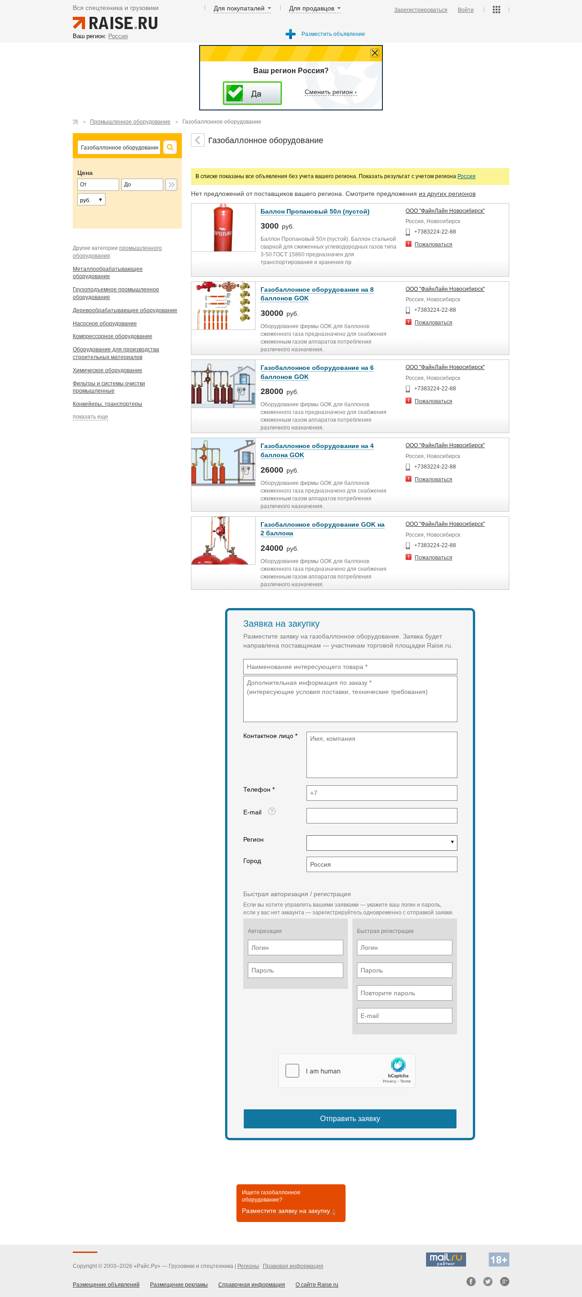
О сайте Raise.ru (317, 1285)
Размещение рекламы (179, 1285)
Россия (466, 176)
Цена (85, 172)
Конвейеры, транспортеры (107, 404)
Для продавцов (311, 8)
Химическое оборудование (107, 370)
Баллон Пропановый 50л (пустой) (315, 211)
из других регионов (447, 193)
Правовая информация (293, 1266)
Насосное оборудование (105, 323)
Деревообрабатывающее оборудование (125, 310)
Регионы (248, 1266)
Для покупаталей (239, 8)
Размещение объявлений (106, 1285)
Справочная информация (251, 1285)
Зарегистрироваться (420, 10)
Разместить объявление (333, 34)
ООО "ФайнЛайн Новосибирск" (445, 211)
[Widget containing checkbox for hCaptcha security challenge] (347, 1070)
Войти (466, 10)
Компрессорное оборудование (112, 336)
